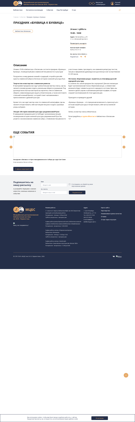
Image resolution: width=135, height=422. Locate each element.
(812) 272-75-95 (90, 215)
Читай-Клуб (14, 304)
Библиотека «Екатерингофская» (23, 279)
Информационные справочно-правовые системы (24, 341)
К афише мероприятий (23, 169)
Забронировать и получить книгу (19, 364)
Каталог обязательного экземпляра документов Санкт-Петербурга (30, 329)
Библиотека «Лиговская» (21, 283)
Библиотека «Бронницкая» (19, 298)
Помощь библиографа (16, 362)
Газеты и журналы (14, 337)
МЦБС (8, 401)
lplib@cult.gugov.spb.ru (90, 222)
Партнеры (9, 409)
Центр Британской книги (18, 317)
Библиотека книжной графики (20, 315)
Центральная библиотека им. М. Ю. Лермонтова (28, 274)
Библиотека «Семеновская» (22, 296)
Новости (8, 374)
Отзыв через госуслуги (108, 219)
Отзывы (103, 216)
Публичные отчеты (12, 413)
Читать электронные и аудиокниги (19, 368)
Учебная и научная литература (18, 335)
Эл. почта (44, 189)
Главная (15, 17)
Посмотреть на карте (78, 43)
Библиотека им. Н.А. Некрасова (20, 291)
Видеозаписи (10, 387)
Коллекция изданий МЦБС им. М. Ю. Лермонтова (27, 347)
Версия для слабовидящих (100, 3)
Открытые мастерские (18, 310)
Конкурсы (9, 376)
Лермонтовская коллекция (20, 345)
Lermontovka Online (12, 384)
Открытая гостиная (17, 308)
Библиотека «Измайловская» (20, 287)
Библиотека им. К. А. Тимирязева (23, 276)
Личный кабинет (117, 3)
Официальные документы (14, 411)
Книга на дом (13, 366)
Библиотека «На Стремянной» (20, 281)
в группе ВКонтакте (88, 116)
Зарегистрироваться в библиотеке (20, 360)
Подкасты (9, 389)
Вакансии (9, 407)
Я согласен (100, 418)
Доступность (10, 405)
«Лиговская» (38, 69)
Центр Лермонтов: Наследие (20, 306)
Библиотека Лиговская (22, 31)
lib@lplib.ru (90, 219)
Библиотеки (17, 10)
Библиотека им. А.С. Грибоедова (21, 285)
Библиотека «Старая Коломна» (20, 289)
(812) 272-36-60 (88, 217)
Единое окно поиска (15, 325)
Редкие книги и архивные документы (20, 339)
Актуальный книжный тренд (17, 370)
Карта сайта (105, 208)
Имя (42, 182)
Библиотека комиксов (18, 319)
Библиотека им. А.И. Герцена (20, 293)
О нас (74, 10)
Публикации (9, 397)
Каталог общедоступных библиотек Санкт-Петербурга (26, 327)
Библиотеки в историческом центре (23, 393)
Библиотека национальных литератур (25, 312)
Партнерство (105, 211)
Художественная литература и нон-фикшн (22, 333)
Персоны (8, 382)
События (49, 10)
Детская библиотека (17, 300)
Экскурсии (9, 395)
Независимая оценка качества (111, 213)
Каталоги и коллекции (34, 10)
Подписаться (77, 193)
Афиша (8, 380)
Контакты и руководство (14, 403)
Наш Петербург (62, 10)
